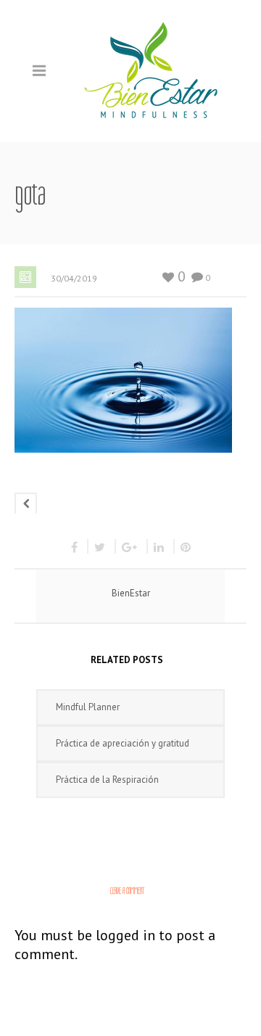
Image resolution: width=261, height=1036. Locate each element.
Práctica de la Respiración (107, 779)
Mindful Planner (88, 707)
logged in (125, 935)
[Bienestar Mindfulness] (152, 70)
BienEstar (131, 593)
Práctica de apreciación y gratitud (122, 743)
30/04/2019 (74, 278)
